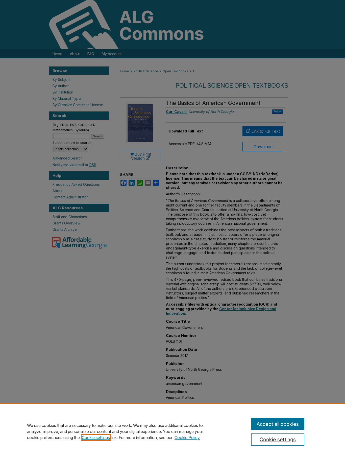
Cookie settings (96, 437)
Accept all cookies (278, 424)
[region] (172, 431)
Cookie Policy (187, 437)
